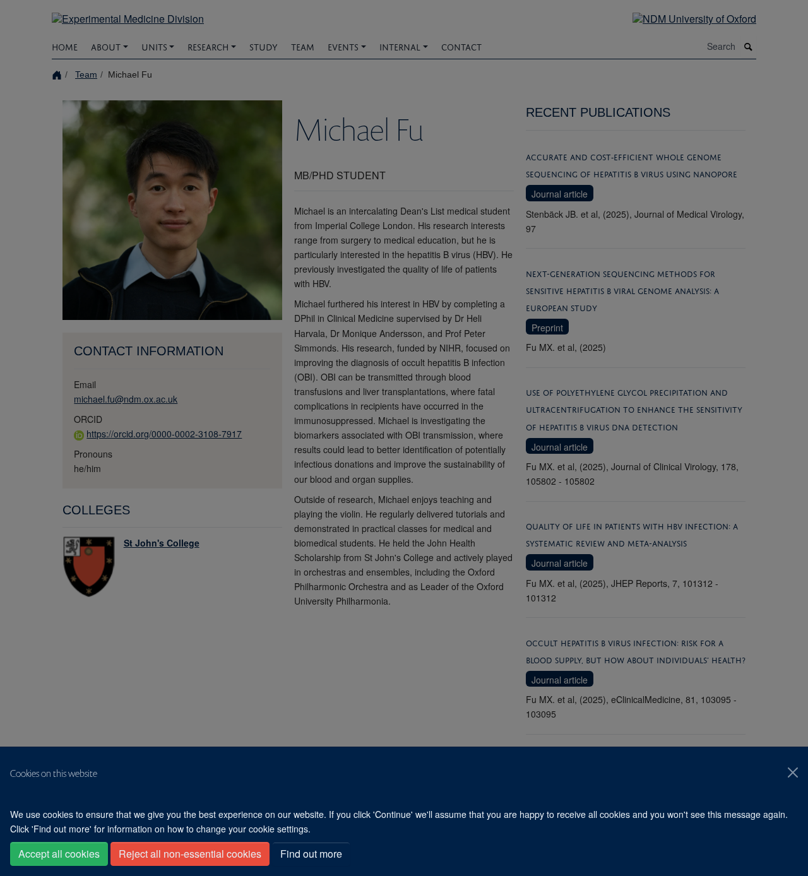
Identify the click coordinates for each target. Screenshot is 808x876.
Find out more (311, 853)
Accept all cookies (59, 853)
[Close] (793, 772)
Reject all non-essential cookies (190, 853)
